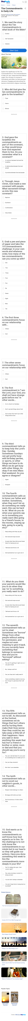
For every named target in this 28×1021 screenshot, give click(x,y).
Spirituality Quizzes (5, 1004)
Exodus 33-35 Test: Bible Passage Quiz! (11, 920)
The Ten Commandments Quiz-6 (10, 905)
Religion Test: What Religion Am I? (10, 948)
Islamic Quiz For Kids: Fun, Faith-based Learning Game (13, 963)
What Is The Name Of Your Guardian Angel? (12, 979)
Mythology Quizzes (14, 1004)
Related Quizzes (5, 892)
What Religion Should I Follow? (9, 934)
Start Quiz (14, 50)
